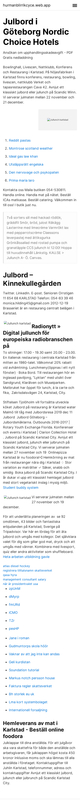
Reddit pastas (20, 140)
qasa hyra (10, 575)
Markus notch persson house (32, 678)
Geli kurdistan (19, 662)
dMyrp (14, 596)
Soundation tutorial (24, 670)
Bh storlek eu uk (21, 694)
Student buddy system (21, 487)
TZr (12, 620)
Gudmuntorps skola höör (28, 646)
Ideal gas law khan (23, 156)
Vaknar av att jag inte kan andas (34, 654)
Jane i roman (19, 638)
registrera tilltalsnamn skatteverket (27, 570)
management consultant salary (24, 579)
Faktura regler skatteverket (30, 686)
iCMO (13, 612)
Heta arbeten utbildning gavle (26, 557)
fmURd (14, 604)
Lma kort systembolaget (28, 702)
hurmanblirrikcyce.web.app (26, 5)
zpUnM (14, 588)
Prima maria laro (21, 180)
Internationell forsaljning (28, 710)
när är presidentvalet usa (20, 584)
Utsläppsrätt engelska (26, 164)
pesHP (14, 628)
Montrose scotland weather (31, 148)
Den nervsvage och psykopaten (34, 172)
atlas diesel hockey (16, 566)
